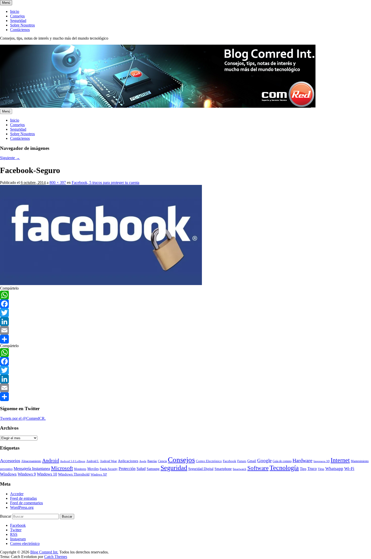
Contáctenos (20, 29)
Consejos (17, 16)
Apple (142, 461)
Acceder (16, 494)
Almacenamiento (31, 461)
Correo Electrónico (209, 461)
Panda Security (109, 469)
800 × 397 (57, 182)
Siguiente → (10, 158)
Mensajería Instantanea (32, 468)
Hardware (302, 460)
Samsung (153, 469)
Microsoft (62, 468)
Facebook (229, 461)
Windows (8, 474)
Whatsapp (334, 468)
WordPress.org (22, 507)
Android (50, 460)
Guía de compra (282, 461)
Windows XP (99, 474)
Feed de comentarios (26, 503)
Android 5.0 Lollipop (72, 461)
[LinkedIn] (185, 321)
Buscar (5, 516)
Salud (141, 468)
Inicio (14, 11)
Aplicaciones (128, 461)
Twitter (15, 530)
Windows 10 (47, 474)
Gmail (251, 461)
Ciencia (162, 461)
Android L (92, 461)
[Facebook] (185, 303)
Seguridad (18, 20)
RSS (13, 534)
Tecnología (284, 467)
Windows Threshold (74, 474)
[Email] (185, 330)
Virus (321, 469)
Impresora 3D (321, 461)
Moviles (93, 469)
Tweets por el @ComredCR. (23, 418)
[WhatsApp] (185, 295)
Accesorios (10, 460)
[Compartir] (185, 339)
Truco (312, 468)
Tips (303, 469)
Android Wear (108, 461)
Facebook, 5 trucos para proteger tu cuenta (105, 182)
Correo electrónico (25, 543)
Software (258, 468)
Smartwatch (239, 469)
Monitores (80, 469)
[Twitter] (185, 312)
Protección (127, 468)
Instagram (18, 539)
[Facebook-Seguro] (101, 284)
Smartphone (223, 469)
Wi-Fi (349, 468)
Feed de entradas (23, 498)
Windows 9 (27, 474)
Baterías (152, 461)
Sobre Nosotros (22, 25)
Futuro (241, 461)
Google (264, 460)
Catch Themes (55, 556)
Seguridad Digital (201, 469)
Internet (340, 460)
